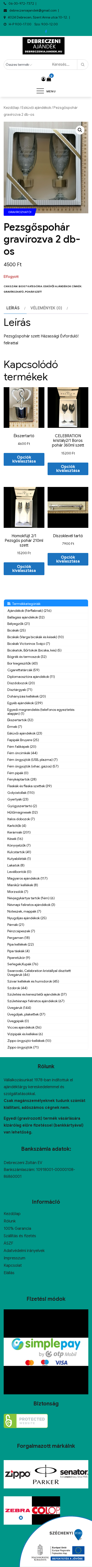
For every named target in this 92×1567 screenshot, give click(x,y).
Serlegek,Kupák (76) (22, 964)
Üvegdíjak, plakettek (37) (26, 1014)
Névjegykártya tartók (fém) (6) (31, 898)
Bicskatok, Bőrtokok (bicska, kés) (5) (34, 650)
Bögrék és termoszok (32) (27, 656)
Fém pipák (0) (17, 773)
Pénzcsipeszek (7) (21, 931)
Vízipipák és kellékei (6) (25, 1034)
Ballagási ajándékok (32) (26, 617)
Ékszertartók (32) (20, 720)
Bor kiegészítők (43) (22, 663)
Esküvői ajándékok (36, 107)
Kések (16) (15, 838)
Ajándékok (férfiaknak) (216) (29, 610)
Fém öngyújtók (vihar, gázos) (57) (33, 766)
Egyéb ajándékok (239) (25, 703)
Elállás (9, 1272)
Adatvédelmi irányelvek (24, 1250)
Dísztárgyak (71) (19, 689)
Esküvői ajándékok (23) (24, 733)
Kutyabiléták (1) (19, 858)
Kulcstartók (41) (19, 852)
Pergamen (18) (18, 937)
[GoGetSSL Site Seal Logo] (26, 1421)
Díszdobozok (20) (21, 683)
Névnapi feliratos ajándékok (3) (31, 904)
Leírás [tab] (13, 308)
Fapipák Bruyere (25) (23, 740)
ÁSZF (8, 1243)
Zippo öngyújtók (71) (23, 1047)
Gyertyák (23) (17, 799)
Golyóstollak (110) (21, 792)
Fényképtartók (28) (22, 779)
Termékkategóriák (25, 603)
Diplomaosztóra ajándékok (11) (31, 676)
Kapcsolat (13, 1265)
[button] (80, 130)
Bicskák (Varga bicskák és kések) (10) (35, 637)
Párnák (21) (15, 924)
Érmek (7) (14, 726)
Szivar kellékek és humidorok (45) (33, 981)
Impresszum (14, 1258)
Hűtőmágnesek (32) (22, 812)
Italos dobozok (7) (21, 819)
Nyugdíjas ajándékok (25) (27, 918)
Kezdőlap (11, 107)
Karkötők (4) (16, 825)
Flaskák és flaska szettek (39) (29, 786)
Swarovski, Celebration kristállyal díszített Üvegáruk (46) (39, 972)
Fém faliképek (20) (21, 746)
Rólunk (10, 1221)
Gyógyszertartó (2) (22, 806)
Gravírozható (14, 291)
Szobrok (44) (17, 988)
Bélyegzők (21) (18, 623)
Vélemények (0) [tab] (46, 308)
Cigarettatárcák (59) (23, 670)
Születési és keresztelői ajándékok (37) (37, 994)
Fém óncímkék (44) (22, 753)
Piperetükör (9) (18, 957)
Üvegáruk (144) (19, 1007)
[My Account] (43, 79)
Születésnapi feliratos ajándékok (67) (36, 1001)
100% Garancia (17, 1228)
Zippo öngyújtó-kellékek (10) (29, 1040)
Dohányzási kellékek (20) (26, 696)
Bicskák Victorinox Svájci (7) (28, 643)
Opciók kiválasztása (24, 459)
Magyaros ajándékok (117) (27, 878)
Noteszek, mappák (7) (24, 911)
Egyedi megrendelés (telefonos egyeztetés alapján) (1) (40, 711)
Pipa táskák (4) (18, 951)
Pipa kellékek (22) (20, 944)
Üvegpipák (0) (18, 1021)
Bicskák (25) (16, 630)
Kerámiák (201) (19, 832)
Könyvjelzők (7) (19, 845)
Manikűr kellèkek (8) (22, 885)
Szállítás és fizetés (20, 1236)
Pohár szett (33, 291)
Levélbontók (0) (19, 871)
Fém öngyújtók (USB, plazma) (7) (32, 759)
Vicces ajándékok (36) (24, 1027)
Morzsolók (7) (17, 891)
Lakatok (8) (16, 865)
